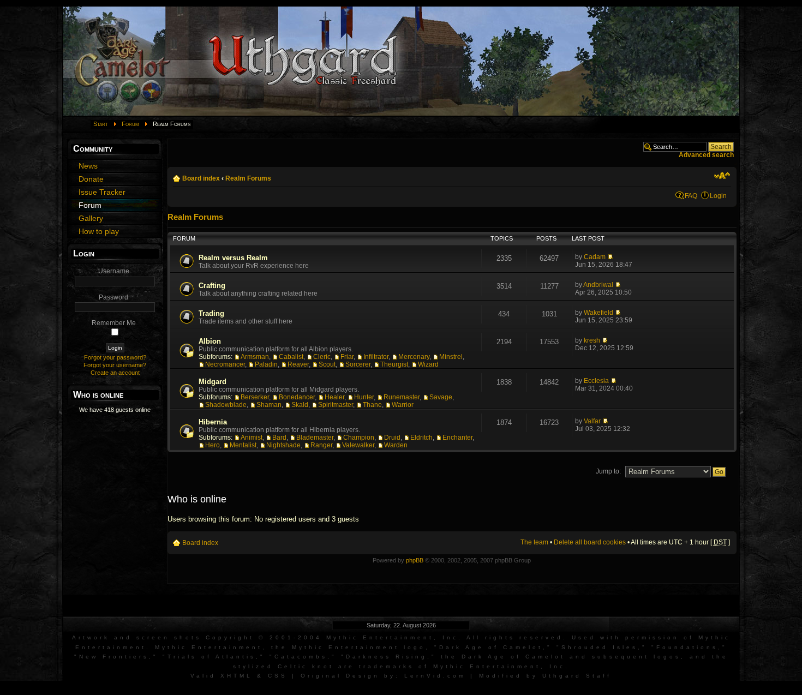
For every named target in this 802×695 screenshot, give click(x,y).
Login (718, 196)
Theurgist (394, 364)
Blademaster (314, 437)
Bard (279, 437)
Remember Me (114, 323)
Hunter (364, 397)
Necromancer (225, 364)
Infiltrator (375, 357)
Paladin (266, 364)
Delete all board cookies (590, 542)
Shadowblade (226, 405)
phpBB (414, 560)
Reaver (298, 364)
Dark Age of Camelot (491, 647)
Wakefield (598, 312)
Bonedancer (297, 397)
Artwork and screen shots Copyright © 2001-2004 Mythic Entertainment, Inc (265, 637)
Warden (396, 445)
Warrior (403, 405)
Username (113, 271)
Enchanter (457, 437)
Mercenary (413, 357)
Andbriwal (598, 285)
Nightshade (283, 445)
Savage (440, 397)
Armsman (255, 357)
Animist (251, 437)
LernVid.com (435, 676)
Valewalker (358, 445)
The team (534, 542)
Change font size (722, 176)
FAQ (691, 196)
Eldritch (421, 437)
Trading (211, 313)
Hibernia (213, 422)
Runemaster (402, 397)
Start (100, 124)
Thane (372, 405)
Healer (334, 397)
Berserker (255, 397)
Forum (130, 124)
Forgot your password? (115, 357)
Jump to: (608, 471)
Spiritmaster (335, 405)
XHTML (236, 676)
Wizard (428, 364)
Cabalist (291, 357)
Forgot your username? (114, 365)
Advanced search (706, 155)
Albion (210, 341)
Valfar (592, 421)
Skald (299, 405)
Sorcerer (357, 364)
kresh (592, 340)
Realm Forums (248, 178)
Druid (392, 437)
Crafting (212, 285)
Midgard (212, 382)
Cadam (595, 257)
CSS (278, 676)
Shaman (269, 405)
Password (113, 297)
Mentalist (243, 445)
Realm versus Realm (233, 258)
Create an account (115, 372)
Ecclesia (596, 381)
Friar (347, 357)
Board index (201, 178)
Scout (327, 364)
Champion (358, 437)
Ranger (321, 445)
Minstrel (451, 357)
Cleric (322, 357)
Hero (212, 445)
